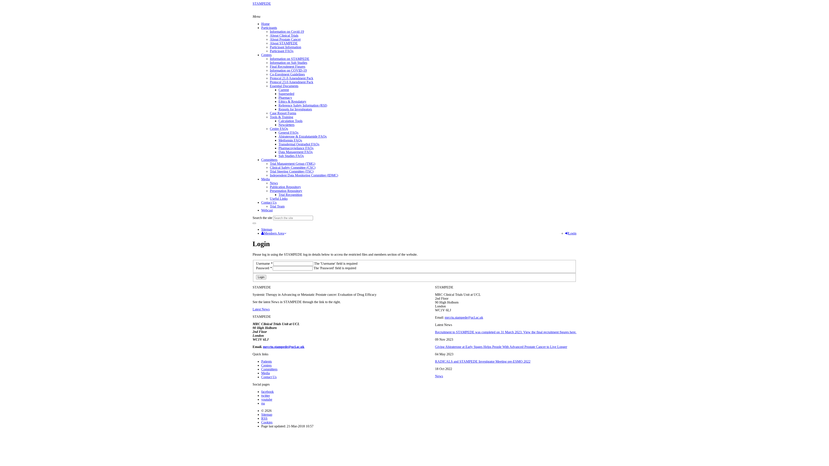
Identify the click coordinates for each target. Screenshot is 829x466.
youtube (266, 399)
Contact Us (269, 377)
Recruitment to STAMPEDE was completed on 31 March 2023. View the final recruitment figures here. (505, 332)
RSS (264, 418)
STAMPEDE (262, 3)
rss (263, 403)
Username (264, 263)
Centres (266, 365)
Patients (266, 361)
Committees (269, 369)
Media (265, 373)
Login (572, 233)
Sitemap (266, 229)
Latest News (261, 309)
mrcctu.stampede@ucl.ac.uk (464, 317)
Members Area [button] (274, 233)
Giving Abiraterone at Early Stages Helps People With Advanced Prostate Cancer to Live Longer (501, 347)
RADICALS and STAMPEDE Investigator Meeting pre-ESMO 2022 (482, 361)
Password (264, 268)
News (439, 376)
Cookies (266, 422)
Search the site (262, 218)
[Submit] (254, 223)
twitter (265, 395)
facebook (267, 392)
